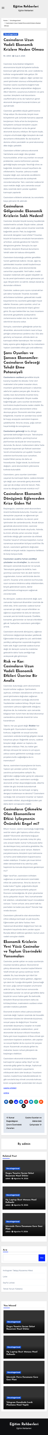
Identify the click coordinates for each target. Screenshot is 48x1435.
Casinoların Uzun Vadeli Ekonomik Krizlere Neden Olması (23, 45)
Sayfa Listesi (9, 1283)
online (6, 1093)
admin (8, 56)
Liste (5, 1277)
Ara (5, 1250)
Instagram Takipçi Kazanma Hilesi (18, 1270)
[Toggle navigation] (3, 7)
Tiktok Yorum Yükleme (13, 1289)
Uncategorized (10, 34)
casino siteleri (9, 1088)
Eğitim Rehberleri (26, 6)
